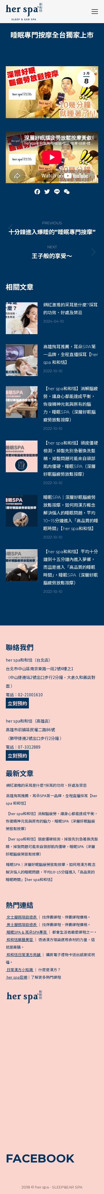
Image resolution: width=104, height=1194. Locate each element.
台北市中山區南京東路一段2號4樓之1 (39, 668)
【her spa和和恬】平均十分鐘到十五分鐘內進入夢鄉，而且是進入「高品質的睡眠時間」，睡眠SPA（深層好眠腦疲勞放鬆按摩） (70, 567)
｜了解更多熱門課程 (34, 977)
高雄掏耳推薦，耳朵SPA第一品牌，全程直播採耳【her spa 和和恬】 (70, 354)
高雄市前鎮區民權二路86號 (30, 729)
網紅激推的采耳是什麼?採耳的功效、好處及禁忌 (70, 308)
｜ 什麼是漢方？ (33, 969)
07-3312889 (29, 747)
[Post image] (22, 318)
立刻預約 (17, 703)
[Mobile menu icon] (94, 11)
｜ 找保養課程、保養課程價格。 (48, 917)
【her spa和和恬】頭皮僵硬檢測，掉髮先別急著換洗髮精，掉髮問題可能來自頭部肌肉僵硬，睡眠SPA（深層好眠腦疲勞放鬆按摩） (70, 458)
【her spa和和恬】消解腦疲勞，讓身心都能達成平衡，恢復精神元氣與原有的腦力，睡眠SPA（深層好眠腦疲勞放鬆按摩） (70, 404)
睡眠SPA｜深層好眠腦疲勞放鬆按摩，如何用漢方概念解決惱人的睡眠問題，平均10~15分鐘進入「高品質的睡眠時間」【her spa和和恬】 (70, 513)
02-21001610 (30, 694)
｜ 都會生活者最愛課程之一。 (51, 932)
